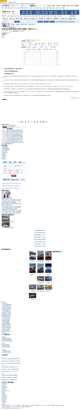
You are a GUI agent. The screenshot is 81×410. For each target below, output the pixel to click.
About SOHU (43, 405)
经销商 (51, 11)
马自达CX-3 (32, 274)
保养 (62, 13)
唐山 (15, 16)
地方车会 (4, 343)
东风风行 (16, 377)
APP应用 (58, 5)
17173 (7, 2)
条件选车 (4, 392)
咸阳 (3, 344)
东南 (14, 379)
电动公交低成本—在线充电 (39, 237)
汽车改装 (4, 402)
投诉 (66, 13)
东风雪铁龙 (18, 363)
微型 (7, 18)
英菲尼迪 (14, 358)
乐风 (11, 339)
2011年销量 (19, 210)
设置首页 (4, 405)
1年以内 (7, 188)
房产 (15, 3)
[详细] (19, 199)
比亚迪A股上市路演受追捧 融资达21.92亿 (14, 139)
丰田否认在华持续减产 (6, 307)
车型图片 (4, 394)
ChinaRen (4, 2)
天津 (8, 16)
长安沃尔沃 (13, 363)
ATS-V (40, 274)
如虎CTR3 (48, 291)
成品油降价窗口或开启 (6, 308)
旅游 (54, 8)
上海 (5, 347)
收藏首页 (76, 5)
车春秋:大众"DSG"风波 (7, 198)
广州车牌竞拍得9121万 (6, 310)
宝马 (10, 338)
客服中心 (27, 405)
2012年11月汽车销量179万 (11, 210)
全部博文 (62, 405)
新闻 (6, 8)
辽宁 (3, 347)
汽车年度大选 (67, 21)
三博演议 (14, 211)
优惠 (43, 13)
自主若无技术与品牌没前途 (39, 232)
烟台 (27, 16)
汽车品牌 (4, 355)
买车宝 (51, 13)
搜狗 (15, 2)
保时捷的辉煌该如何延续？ (12, 209)
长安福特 (12, 367)
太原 (18, 16)
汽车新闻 (17, 24)
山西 (9, 344)
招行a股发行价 (5, 152)
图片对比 (8, 390)
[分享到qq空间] (28, 121)
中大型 (36, 18)
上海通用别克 (17, 361)
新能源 (74, 18)
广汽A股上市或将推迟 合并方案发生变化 (14, 138)
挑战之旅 (7, 350)
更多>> (23, 179)
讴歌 (11, 358)
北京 (5, 344)
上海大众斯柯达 (11, 361)
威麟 (16, 375)
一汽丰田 (16, 371)
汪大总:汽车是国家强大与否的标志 (14, 201)
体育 (3, 3)
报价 (43, 11)
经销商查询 (4, 401)
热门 (3, 357)
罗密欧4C (48, 261)
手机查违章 (4, 383)
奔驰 (8, 341)
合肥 (61, 16)
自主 (3, 373)
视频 (22, 3)
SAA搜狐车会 (6, 334)
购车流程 (4, 400)
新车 (23, 11)
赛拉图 (10, 341)
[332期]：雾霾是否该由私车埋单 (14, 203)
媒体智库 (13, 27)
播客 (24, 3)
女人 (19, 3)
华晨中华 (10, 377)
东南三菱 (4, 367)
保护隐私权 (37, 405)
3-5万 (10, 183)
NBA (16, 8)
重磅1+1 (3, 205)
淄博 (36, 16)
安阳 (7, 344)
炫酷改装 (12, 227)
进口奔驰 (4, 358)
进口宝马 (4, 363)
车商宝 (48, 5)
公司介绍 (48, 405)
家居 (17, 3)
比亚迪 (5, 68)
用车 (62, 11)
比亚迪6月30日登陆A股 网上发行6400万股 (14, 131)
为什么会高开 (4, 151)
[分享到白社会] (31, 121)
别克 (3, 339)
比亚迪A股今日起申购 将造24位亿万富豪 (14, 137)
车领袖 (3, 202)
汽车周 (9, 27)
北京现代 (17, 369)
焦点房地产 (11, 2)
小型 (14, 18)
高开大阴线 (4, 159)
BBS (30, 3)
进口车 (56, 11)
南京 (58, 16)
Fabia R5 (48, 274)
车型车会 (4, 337)
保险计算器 (4, 398)
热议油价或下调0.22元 (6, 331)
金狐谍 (9, 213)
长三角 (3, 352)
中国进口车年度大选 (6, 316)
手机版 (53, 5)
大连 (42, 16)
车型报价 (4, 393)
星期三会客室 (4, 203)
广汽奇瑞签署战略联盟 (6, 304)
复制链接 (4, 35)
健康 (50, 8)
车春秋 (9, 211)
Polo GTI (32, 261)
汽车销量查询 (4, 396)
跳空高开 (4, 153)
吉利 (5, 375)
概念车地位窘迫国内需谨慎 (39, 239)
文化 (57, 8)
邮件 (26, 3)
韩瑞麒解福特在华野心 (6, 315)
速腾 (3, 341)
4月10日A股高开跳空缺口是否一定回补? (14, 141)
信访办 (3, 213)
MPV (52, 18)
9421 (10, 350)
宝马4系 (32, 299)
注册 (35, 5)
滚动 (72, 5)
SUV (59, 18)
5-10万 (12, 183)
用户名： (13, 5)
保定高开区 (4, 155)
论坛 (72, 11)
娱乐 (6, 3)
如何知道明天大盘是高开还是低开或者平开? (15, 142)
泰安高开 (4, 157)
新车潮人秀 (4, 206)
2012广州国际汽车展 (6, 318)
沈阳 (39, 16)
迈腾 (8, 338)
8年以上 (17, 188)
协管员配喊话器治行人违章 (39, 235)
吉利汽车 (19, 207)
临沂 (30, 16)
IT (28, 8)
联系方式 (32, 405)
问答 (66, 11)
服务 (72, 13)
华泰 (7, 375)
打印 (3, 36)
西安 (48, 16)
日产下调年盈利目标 (6, 311)
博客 (28, 3)
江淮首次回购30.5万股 (6, 305)
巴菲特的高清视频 (5, 149)
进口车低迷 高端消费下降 (39, 241)
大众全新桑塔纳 (40, 291)
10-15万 (15, 183)
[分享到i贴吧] (43, 121)
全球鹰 (9, 375)
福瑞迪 (3, 338)
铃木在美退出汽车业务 (6, 314)
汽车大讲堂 (4, 201)
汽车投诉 (4, 385)
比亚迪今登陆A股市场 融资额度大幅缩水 (14, 130)
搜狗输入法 (8, 405)
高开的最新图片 (5, 146)
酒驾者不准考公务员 (6, 326)
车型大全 (37, 11)
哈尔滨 (54, 16)
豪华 (45, 18)
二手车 (56, 13)
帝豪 (3, 377)
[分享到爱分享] (46, 121)
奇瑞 (3, 375)
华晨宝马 (8, 367)
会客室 (6, 211)
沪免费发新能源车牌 (6, 320)
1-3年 (10, 188)
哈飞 (13, 377)
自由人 (6, 352)
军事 (9, 8)
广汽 (16, 379)
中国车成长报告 (8, 205)
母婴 (44, 8)
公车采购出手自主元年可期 (39, 246)
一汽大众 (12, 371)
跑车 (66, 18)
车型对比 (37, 13)
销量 (30, 13)
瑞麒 (14, 375)
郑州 (45, 16)
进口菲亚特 (8, 363)
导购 (27, 11)
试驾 (30, 11)
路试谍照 (12, 221)
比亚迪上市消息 (31, 24)
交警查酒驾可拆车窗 (6, 324)
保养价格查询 (4, 388)
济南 (21, 16)
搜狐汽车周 (61, 21)
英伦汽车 (6, 377)
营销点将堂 (18, 213)
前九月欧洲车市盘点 (6, 319)
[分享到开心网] (34, 121)
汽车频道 (13, 24)
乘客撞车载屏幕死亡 (6, 330)
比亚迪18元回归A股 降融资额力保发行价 (14, 134)
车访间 (3, 211)
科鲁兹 (5, 339)
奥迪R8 (48, 282)
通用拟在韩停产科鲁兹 (6, 312)
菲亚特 (5, 341)
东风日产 (16, 367)
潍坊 (33, 16)
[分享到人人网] (37, 121)
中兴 (9, 379)
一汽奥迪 (13, 369)
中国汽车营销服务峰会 (6, 327)
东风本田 (4, 369)
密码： (22, 5)
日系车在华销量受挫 (6, 323)
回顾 (68, 5)
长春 (51, 16)
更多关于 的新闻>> (8, 143)
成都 (5, 346)
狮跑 (6, 338)
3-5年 (12, 188)
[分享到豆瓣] (40, 121)
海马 (12, 375)
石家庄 (11, 16)
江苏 (7, 346)
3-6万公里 (17, 185)
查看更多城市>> (73, 16)
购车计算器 (4, 397)
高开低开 (4, 156)
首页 (3, 8)
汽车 (13, 3)
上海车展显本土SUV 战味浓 (40, 244)
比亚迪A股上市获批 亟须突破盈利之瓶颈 (14, 135)
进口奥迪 (8, 358)
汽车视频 (14, 213)
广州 (7, 347)
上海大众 (8, 371)
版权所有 (28, 406)
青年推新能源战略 (5, 322)
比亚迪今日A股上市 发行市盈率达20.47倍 (14, 133)
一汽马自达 (8, 369)
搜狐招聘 (18, 405)
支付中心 (14, 405)
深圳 (9, 347)
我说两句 (33, 3)
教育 (47, 8)
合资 (3, 365)
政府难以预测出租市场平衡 (39, 230)
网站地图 (64, 5)
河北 (9, 346)
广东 (3, 346)
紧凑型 (21, 18)
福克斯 (8, 339)
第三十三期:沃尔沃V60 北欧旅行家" (14, 206)
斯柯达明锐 (40, 282)
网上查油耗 (4, 386)
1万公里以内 (7, 185)
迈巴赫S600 (40, 261)
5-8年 (15, 188)
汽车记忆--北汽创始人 (6, 328)
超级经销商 (4, 209)
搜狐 (1, 2)
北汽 (10, 207)
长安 (13, 207)
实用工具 (4, 382)
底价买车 (4, 404)
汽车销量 (4, 210)
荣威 (5, 379)
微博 (76, 11)
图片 (46, 11)
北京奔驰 (4, 371)
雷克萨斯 (18, 358)
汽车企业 (44, 95)
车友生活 (4, 349)
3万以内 (7, 183)
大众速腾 (32, 291)
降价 (27, 13)
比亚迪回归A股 (23, 24)
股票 (26, 8)
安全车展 (72, 21)
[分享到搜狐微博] (25, 121)
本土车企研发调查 (5, 207)
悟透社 (6, 213)
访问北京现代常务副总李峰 (10, 202)
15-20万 (19, 183)
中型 (29, 18)
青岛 (24, 16)
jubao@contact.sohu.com (17, 408)
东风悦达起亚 (5, 361)
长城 (3, 379)
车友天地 (10, 352)
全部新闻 (57, 405)
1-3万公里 (13, 185)
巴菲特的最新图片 (5, 148)
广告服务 (23, 405)
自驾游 (3, 350)
